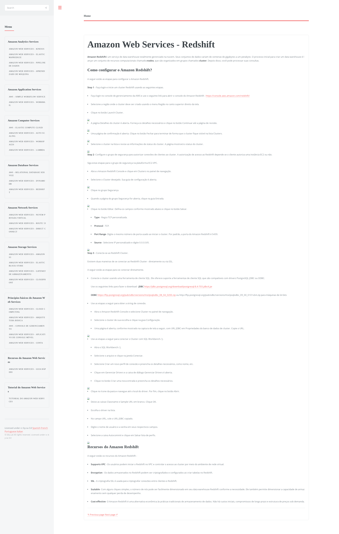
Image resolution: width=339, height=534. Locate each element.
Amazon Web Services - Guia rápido (27, 370)
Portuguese (10, 431)
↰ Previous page (95, 514)
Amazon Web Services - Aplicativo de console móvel (27, 335)
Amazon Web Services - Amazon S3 (27, 255)
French (44, 428)
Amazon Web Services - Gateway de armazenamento (27, 272)
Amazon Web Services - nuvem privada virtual (27, 216)
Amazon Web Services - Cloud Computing (27, 310)
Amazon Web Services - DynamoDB (27, 182)
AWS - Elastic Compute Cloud (26, 128)
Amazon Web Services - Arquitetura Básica (27, 319)
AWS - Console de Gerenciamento (27, 327)
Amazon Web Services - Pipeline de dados (27, 64)
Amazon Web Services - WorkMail (27, 103)
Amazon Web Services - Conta (26, 343)
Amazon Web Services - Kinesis (26, 49)
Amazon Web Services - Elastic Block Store (27, 264)
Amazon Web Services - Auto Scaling (27, 134)
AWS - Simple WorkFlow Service (27, 97)
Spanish (36, 428)
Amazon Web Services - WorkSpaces (27, 143)
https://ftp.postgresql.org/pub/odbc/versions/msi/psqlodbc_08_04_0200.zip (137, 294)
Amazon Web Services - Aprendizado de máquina (27, 72)
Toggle (60, 7)
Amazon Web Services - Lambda (27, 150)
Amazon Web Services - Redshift (27, 190)
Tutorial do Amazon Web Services (27, 400)
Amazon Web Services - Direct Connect (27, 230)
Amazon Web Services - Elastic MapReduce (27, 55)
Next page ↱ (111, 514)
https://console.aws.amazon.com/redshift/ (228, 95)
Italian (20, 431)
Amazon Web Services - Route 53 (27, 223)
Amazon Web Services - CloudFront (27, 281)
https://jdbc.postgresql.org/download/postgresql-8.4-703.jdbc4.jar (178, 286)
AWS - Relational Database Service (27, 173)
